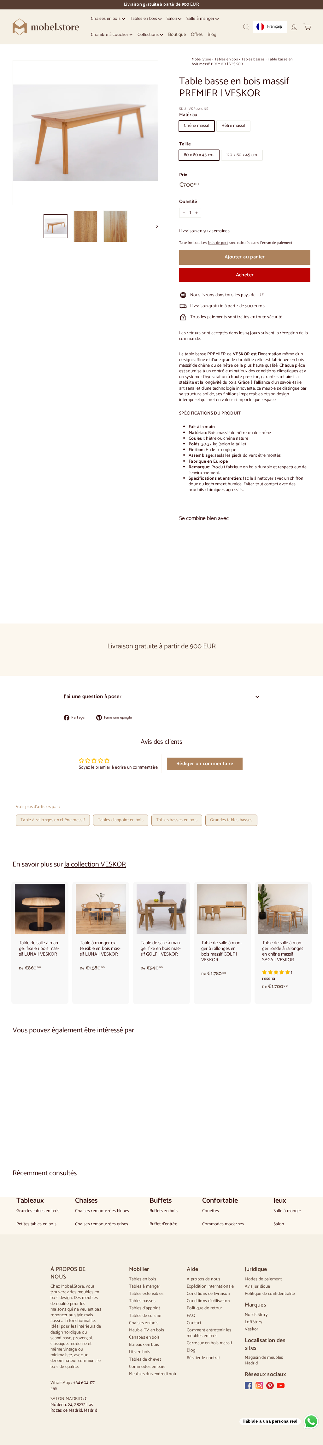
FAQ (191, 1315)
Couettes (210, 1211)
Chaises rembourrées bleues (102, 1211)
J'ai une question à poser (93, 696)
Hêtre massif (233, 125)
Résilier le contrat (203, 1358)
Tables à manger (145, 1286)
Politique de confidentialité (270, 1293)
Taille (185, 144)
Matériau (188, 115)
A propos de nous (203, 1279)
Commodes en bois (147, 1366)
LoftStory (253, 1322)
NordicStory (256, 1314)
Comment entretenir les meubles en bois (209, 1333)
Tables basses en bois (176, 820)
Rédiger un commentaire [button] (204, 763)
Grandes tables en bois (38, 1211)
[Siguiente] (154, 226)
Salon (172, 18)
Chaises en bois (106, 18)
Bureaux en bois (144, 1344)
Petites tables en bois (36, 1224)
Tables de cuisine (145, 1315)
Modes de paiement (263, 1279)
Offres (197, 34)
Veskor (252, 1329)
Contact (194, 1323)
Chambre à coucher (110, 34)
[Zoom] (85, 132)
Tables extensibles (146, 1293)
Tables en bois (144, 18)
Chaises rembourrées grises (101, 1224)
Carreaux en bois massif (209, 1343)
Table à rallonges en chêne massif (53, 820)
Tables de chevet (145, 1359)
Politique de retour (204, 1308)
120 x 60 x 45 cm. (242, 155)
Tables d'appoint (144, 1308)
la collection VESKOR (95, 864)
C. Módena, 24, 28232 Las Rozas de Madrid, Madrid (73, 1404)
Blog (212, 34)
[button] (276, 972)
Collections (149, 34)
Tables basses (253, 59)
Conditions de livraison (208, 1293)
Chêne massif (196, 125)
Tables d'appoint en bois (121, 820)
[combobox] (270, 27)
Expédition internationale (210, 1286)
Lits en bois (139, 1352)
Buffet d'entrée (163, 1224)
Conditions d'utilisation (208, 1301)
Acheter (245, 275)
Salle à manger (200, 18)
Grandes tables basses (231, 820)
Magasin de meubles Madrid (264, 1360)
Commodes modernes (223, 1224)
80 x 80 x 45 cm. (199, 155)
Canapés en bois (144, 1337)
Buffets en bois (164, 1211)
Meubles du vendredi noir (153, 1374)
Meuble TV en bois (146, 1330)
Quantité (188, 202)
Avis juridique (257, 1286)
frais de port (218, 243)
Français (274, 26)
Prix (183, 175)
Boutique (177, 34)
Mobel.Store (201, 59)
